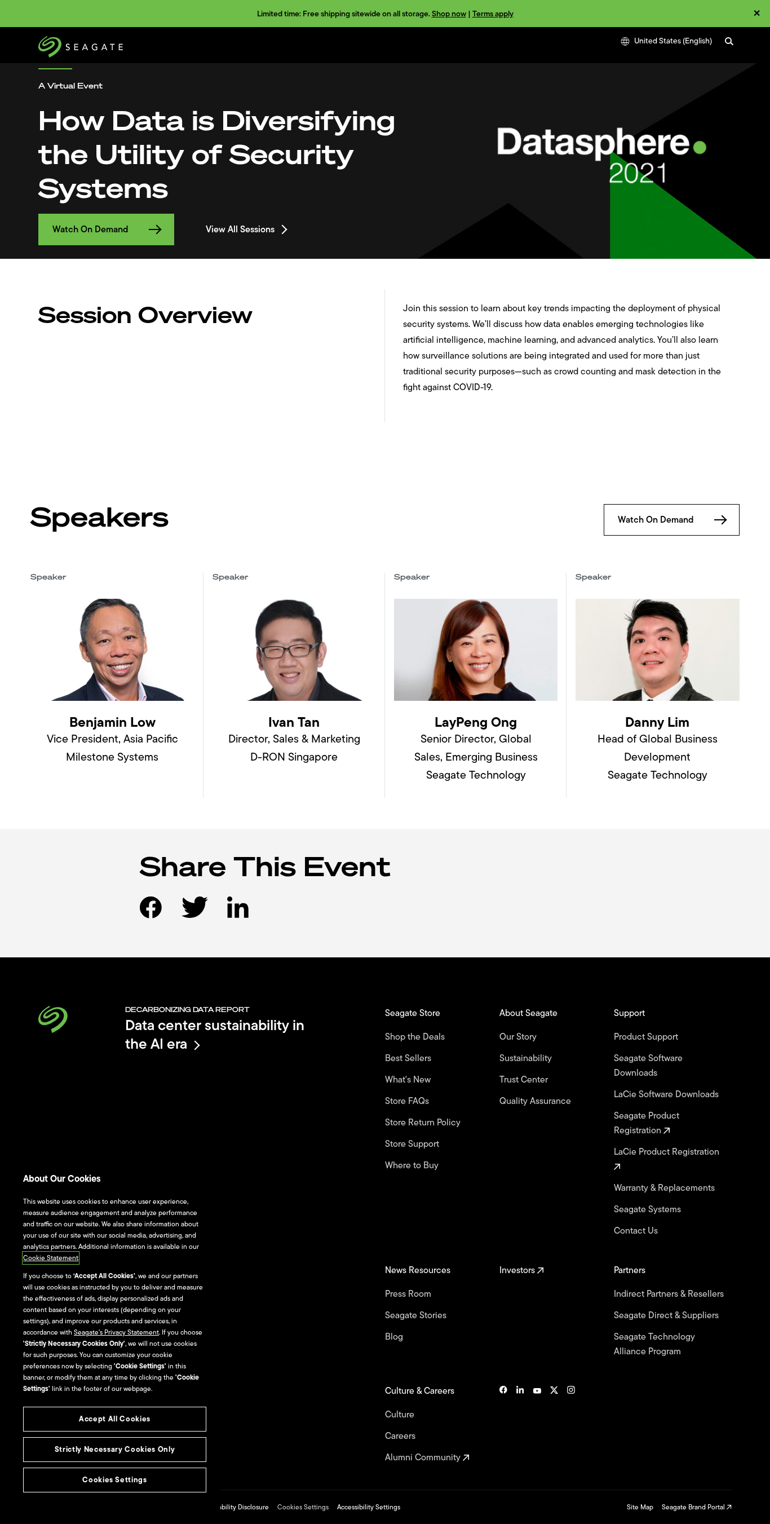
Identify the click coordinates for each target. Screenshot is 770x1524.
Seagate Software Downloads (648, 1065)
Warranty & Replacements (665, 1188)
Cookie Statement (50, 1258)
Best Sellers (409, 1058)
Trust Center (524, 1079)
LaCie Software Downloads (667, 1094)
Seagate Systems (648, 1209)
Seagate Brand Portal (694, 1507)
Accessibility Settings (368, 1507)
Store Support (413, 1144)
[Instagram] (571, 1424)
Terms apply (493, 13)
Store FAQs (408, 1101)
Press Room (409, 1294)
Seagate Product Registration (646, 1123)
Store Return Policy (424, 1122)
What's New (409, 1079)
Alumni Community (424, 1457)
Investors (518, 1270)
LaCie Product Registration (668, 1152)
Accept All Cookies (115, 1419)
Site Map (640, 1507)
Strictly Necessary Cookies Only (115, 1449)
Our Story (519, 1037)
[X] (554, 1424)
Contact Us (637, 1230)
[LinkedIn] (247, 916)
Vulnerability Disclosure (233, 1507)
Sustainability (526, 1058)
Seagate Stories (417, 1315)
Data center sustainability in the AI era (214, 1034)
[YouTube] (537, 1424)
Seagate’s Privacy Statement (116, 1332)
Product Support (647, 1037)
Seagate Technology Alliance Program (654, 1344)
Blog (395, 1336)
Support (630, 1013)
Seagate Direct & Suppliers (667, 1315)
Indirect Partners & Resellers (670, 1294)
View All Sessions (240, 229)
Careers (401, 1436)
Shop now (449, 13)
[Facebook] (159, 916)
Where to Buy (413, 1165)
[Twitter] (203, 916)
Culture (401, 1414)
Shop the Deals (417, 1037)
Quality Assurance (536, 1101)
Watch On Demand (90, 229)
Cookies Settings (303, 1507)
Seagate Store (413, 1013)
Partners (631, 1270)
